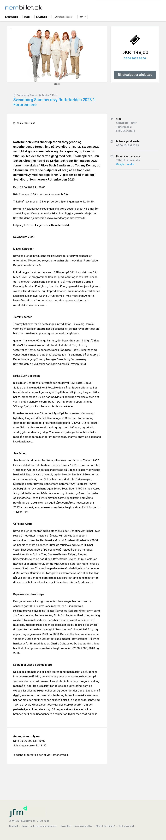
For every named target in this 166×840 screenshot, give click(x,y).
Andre (130, 164)
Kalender (41, 17)
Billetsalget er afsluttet (135, 75)
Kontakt (13, 826)
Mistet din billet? (105, 826)
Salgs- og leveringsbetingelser (39, 826)
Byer (27, 17)
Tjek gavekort (126, 826)
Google (120, 164)
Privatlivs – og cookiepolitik (76, 826)
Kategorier (11, 17)
